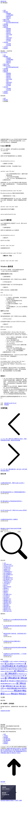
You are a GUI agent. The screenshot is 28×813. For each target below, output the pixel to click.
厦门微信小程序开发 (9, 671)
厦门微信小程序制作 (17, 669)
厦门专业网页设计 (20, 666)
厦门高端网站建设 (18, 751)
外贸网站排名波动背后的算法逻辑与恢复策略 (14, 647)
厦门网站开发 (13, 683)
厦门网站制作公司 (21, 673)
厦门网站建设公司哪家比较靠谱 (16, 681)
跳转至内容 (3, 1)
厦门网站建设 (11, 678)
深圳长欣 (13, 752)
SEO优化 (5, 661)
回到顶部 (3, 800)
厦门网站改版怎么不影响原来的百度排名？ (11, 501)
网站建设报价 (8, 694)
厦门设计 (16, 686)
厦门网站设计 (23, 749)
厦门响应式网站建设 (4, 667)
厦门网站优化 (19, 671)
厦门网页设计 (8, 686)
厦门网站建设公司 (7, 749)
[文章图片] (4, 481)
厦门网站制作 (11, 673)
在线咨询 (3, 710)
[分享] (2, 783)
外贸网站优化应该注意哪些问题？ (12, 641)
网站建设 (6, 404)
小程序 (16, 800)
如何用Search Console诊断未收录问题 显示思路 (15, 619)
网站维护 (6, 403)
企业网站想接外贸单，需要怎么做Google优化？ (13, 483)
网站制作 (18, 691)
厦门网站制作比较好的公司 (16, 675)
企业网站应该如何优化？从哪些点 (9, 519)
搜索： (2, 531)
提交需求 (7, 710)
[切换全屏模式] (4, 783)
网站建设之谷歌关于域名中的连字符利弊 (11, 528)
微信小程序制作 (5, 691)
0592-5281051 (4, 52)
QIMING (18, 752)
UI (9, 661)
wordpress (16, 661)
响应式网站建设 (12, 688)
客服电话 (7, 800)
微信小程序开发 (11, 691)
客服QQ (12, 800)
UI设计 (11, 661)
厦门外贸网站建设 (12, 667)
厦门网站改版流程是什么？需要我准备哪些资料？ (13, 492)
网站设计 (15, 694)
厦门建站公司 (10, 669)
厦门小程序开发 (18, 667)
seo (1, 661)
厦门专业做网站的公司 (18, 663)
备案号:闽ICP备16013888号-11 (14, 748)
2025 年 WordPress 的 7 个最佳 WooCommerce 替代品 (14, 510)
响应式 (5, 688)
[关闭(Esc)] (1, 783)
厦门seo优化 (9, 663)
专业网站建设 (22, 661)
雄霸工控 (9, 752)
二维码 (20, 800)
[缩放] (5, 783)
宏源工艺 (11, 751)
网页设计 (22, 694)
